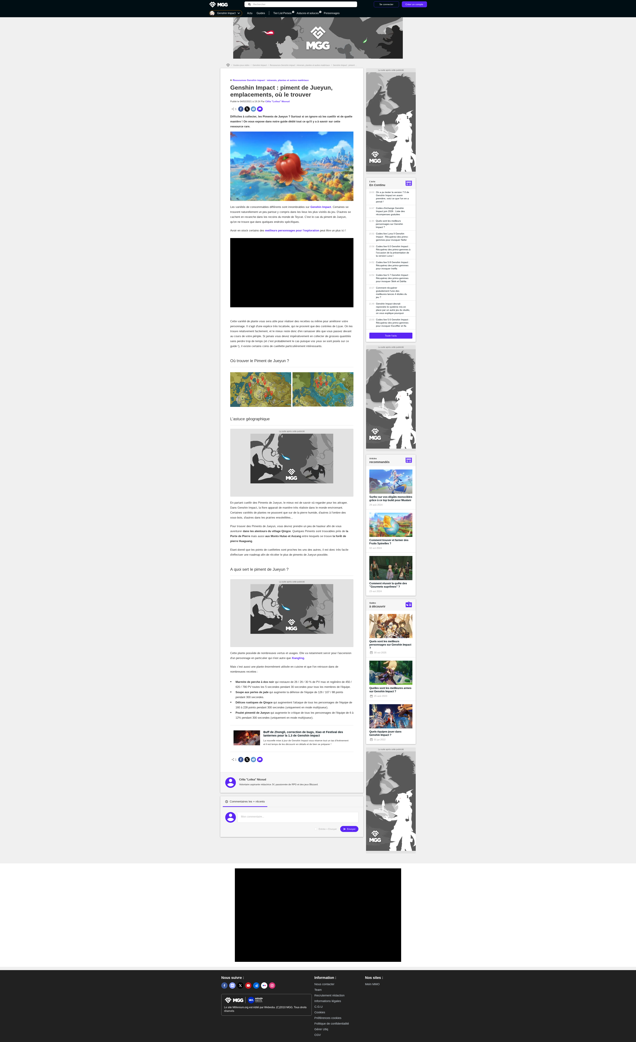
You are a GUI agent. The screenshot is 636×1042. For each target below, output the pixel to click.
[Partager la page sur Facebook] (240, 109)
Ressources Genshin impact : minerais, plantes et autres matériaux (300, 65)
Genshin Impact (260, 65)
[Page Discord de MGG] (232, 985)
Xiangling (298, 658)
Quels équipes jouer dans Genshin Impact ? (385, 733)
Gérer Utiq (321, 1029)
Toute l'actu (391, 335)
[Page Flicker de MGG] (264, 985)
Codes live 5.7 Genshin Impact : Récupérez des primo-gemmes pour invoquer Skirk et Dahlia (392, 278)
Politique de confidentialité (331, 1023)
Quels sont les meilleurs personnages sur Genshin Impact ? (389, 223)
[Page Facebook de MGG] (224, 985)
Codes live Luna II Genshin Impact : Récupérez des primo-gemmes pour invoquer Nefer (392, 236)
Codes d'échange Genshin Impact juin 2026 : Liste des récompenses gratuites (390, 211)
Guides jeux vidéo (241, 65)
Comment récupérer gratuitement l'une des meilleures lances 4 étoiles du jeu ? (391, 292)
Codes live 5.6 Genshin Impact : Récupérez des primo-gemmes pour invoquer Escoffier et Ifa (392, 322)
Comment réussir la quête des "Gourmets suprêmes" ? (388, 585)
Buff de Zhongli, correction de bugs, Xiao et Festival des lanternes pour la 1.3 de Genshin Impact (303, 733)
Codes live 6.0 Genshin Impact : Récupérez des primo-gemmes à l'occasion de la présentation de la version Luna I (393, 251)
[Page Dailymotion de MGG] (256, 985)
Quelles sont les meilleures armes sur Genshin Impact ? (390, 690)
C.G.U (318, 1006)
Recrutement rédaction (329, 995)
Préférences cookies (327, 1018)
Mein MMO (372, 984)
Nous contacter (324, 984)
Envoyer (351, 829)
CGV (317, 1035)
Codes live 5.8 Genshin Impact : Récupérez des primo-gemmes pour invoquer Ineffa (392, 265)
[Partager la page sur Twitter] (247, 109)
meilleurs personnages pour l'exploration (292, 230)
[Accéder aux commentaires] (260, 109)
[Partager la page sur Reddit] (253, 109)
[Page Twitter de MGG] (240, 985)
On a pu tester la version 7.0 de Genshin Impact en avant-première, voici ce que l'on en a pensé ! (392, 197)
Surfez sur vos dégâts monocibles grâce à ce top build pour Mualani (390, 498)
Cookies (319, 1012)
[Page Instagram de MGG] (272, 985)
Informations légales (327, 1001)
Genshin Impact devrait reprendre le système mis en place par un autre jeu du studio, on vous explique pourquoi (393, 308)
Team (318, 989)
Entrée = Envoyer (328, 829)
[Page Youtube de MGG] (248, 985)
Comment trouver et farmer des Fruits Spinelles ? (388, 542)
